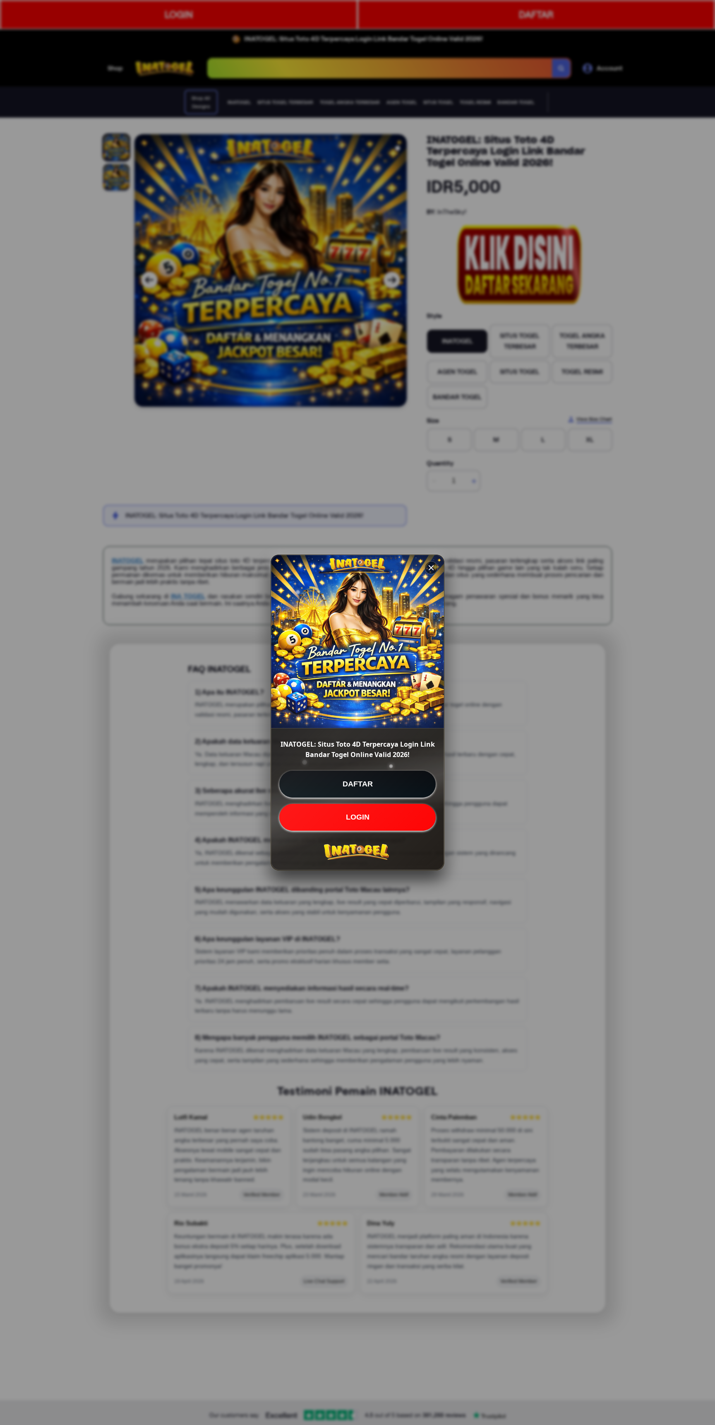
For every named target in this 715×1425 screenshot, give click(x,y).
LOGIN (357, 817)
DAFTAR (358, 784)
